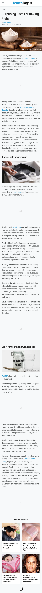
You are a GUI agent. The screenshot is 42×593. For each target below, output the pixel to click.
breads (32, 58)
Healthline (17, 192)
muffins (25, 58)
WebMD (5, 376)
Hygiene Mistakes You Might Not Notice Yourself (10, 546)
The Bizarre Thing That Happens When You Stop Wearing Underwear (10, 578)
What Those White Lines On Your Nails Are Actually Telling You (30, 547)
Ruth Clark (7, 22)
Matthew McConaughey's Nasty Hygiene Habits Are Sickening (31, 578)
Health (4, 9)
